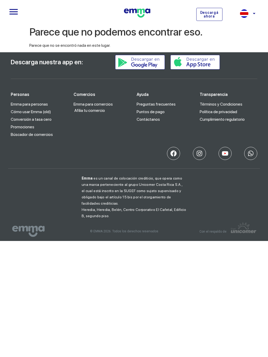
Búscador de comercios (32, 134)
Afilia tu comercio (89, 110)
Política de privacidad (218, 111)
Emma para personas (29, 104)
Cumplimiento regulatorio (222, 119)
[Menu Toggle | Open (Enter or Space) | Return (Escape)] (13, 11)
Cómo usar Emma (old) (31, 111)
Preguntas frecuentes (156, 104)
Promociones (22, 126)
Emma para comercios (93, 104)
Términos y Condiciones (221, 104)
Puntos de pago (151, 111)
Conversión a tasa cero (31, 119)
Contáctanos (148, 119)
